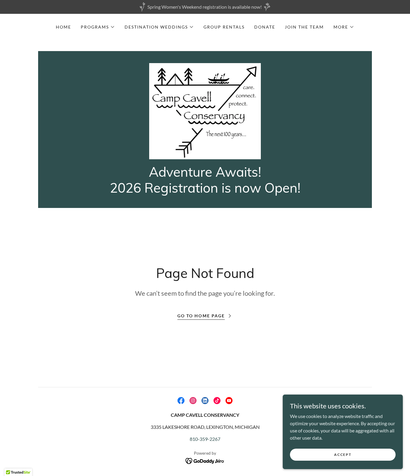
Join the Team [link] (304, 26)
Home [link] (63, 26)
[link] (205, 110)
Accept (342, 454)
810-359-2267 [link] (205, 439)
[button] (98, 27)
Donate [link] (264, 26)
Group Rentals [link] (224, 26)
